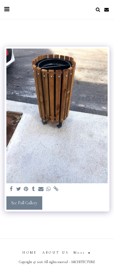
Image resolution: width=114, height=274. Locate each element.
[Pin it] (26, 189)
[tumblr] (33, 189)
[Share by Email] (41, 189)
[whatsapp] (48, 189)
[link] (56, 189)
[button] (7, 9)
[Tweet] (19, 189)
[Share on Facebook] (11, 189)
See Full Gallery (24, 202)
